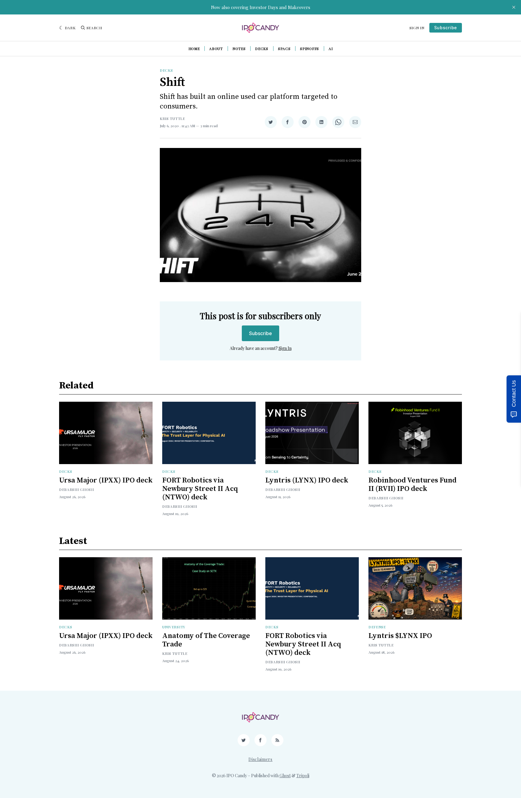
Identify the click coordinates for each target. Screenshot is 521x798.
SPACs (284, 48)
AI (331, 48)
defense (377, 626)
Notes (239, 48)
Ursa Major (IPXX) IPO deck (106, 480)
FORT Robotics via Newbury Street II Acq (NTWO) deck (200, 489)
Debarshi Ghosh (76, 489)
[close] (514, 7)
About (216, 48)
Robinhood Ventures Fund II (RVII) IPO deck (412, 484)
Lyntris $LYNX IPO (400, 635)
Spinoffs (309, 48)
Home (194, 48)
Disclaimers (260, 759)
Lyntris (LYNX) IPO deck (306, 480)
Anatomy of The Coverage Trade (206, 640)
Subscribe (445, 27)
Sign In (417, 27)
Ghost (285, 775)
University (173, 626)
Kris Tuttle (172, 118)
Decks (261, 48)
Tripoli (302, 775)
